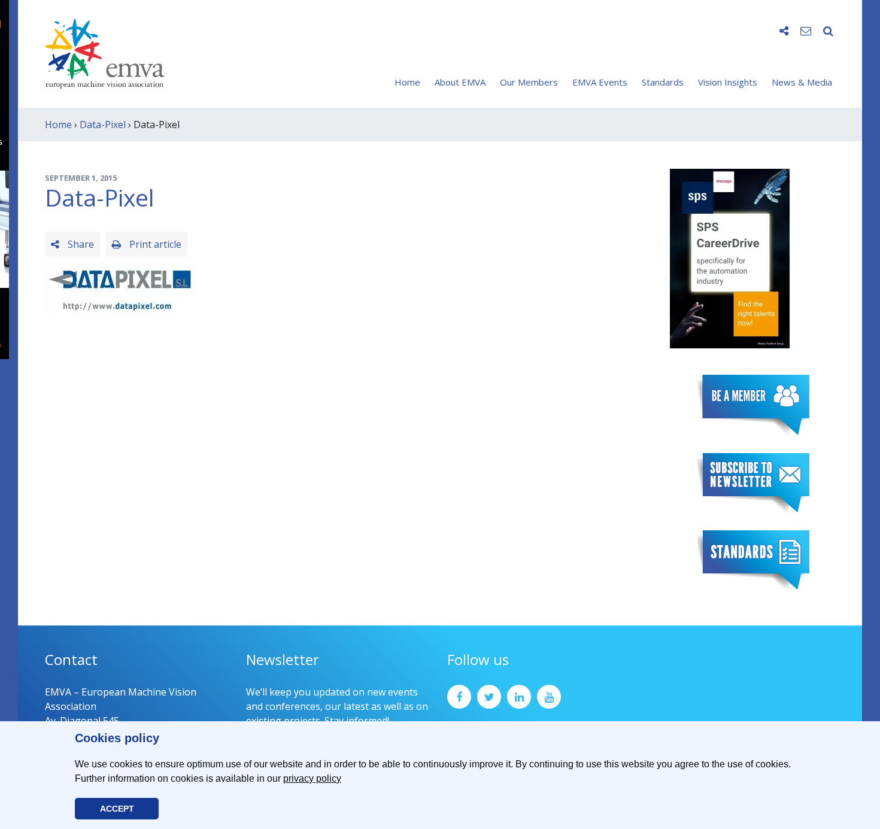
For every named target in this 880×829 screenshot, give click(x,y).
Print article (154, 244)
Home (407, 82)
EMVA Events (599, 82)
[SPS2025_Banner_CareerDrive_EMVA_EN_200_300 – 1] (730, 257)
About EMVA (460, 82)
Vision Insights (727, 82)
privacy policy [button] (312, 778)
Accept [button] (117, 808)
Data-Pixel (103, 124)
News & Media (802, 82)
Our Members (529, 82)
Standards (663, 82)
